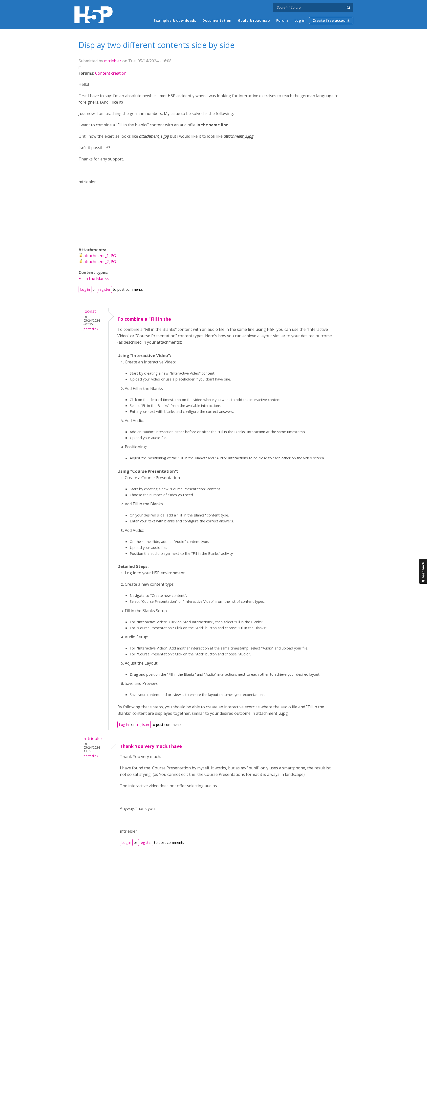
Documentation (217, 20)
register (104, 289)
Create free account (331, 20)
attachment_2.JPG (100, 261)
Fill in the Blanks (94, 278)
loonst (90, 311)
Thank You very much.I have (151, 746)
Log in (300, 20)
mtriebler (112, 61)
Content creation (111, 73)
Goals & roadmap (254, 20)
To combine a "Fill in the (144, 319)
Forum (282, 20)
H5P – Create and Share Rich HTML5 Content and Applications (93, 14)
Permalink (91, 329)
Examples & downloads (175, 20)
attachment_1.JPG (100, 255)
